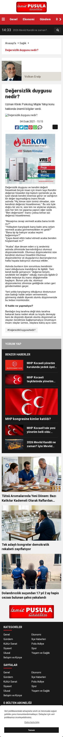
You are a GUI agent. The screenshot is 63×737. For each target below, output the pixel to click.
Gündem (45, 19)
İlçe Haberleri (38, 639)
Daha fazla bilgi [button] (31, 722)
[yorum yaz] (40, 128)
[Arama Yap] (58, 30)
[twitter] (21, 128)
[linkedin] (26, 128)
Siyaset (8, 648)
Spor (34, 648)
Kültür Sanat (10, 643)
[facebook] (17, 128)
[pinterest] (31, 128)
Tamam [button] (31, 730)
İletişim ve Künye (13, 657)
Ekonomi (28, 19)
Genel (14, 19)
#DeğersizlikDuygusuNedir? (21, 330)
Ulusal (7, 652)
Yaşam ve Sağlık (40, 652)
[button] (60, 19)
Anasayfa (10, 43)
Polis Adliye (37, 643)
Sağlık (23, 43)
